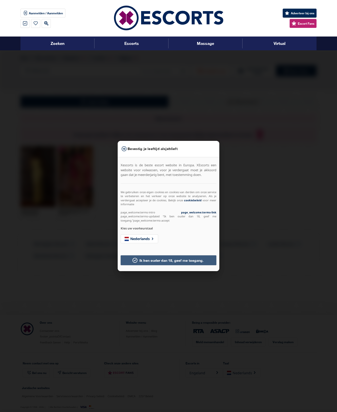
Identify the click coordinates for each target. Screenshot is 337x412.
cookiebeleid (193, 200)
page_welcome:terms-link (198, 212)
